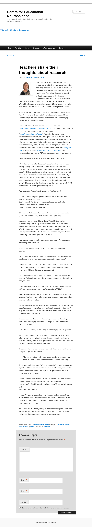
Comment (24, 449)
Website (23, 502)
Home (9, 48)
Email (24, 491)
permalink (47, 427)
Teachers (25, 427)
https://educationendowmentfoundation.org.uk (36, 128)
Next (82, 55)
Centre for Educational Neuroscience (25, 13)
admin (42, 77)
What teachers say (49, 48)
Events (27, 48)
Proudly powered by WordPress (46, 522)
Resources (36, 48)
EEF (20, 427)
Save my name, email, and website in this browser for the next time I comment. (45, 508)
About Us (18, 48)
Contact (61, 48)
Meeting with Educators (41, 425)
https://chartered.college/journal (31, 134)
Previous (10, 55)
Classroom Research (63, 425)
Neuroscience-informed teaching (48, 150)
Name (24, 480)
